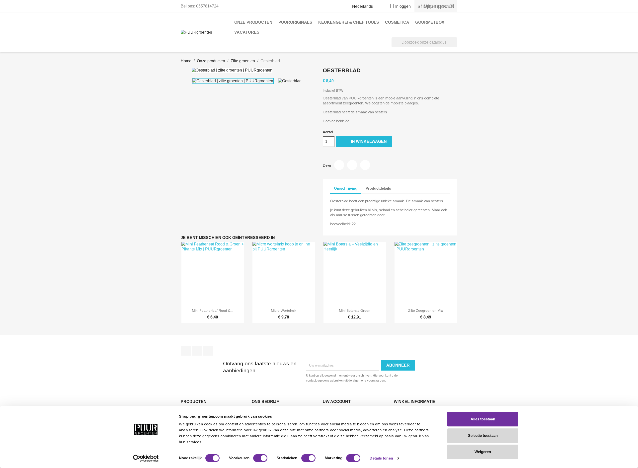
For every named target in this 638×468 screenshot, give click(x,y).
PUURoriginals (295, 22)
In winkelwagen (364, 141)
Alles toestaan (483, 419)
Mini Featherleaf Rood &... (212, 310)
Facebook (186, 351)
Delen (339, 165)
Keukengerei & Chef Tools (348, 22)
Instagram (208, 351)
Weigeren (483, 452)
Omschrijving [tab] (345, 188)
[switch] (260, 458)
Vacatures (246, 32)
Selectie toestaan (483, 435)
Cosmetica (397, 22)
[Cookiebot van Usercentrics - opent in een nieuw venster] (146, 458)
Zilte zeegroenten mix (425, 310)
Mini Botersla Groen (354, 310)
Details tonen (381, 458)
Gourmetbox (429, 22)
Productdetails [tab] (378, 188)
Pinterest (365, 165)
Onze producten (253, 22)
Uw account (337, 401)
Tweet (352, 165)
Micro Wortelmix (283, 310)
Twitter (197, 351)
